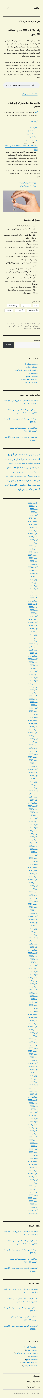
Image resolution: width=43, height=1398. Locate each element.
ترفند (6, 460)
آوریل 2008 (33, 1149)
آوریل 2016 (33, 855)
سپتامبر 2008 (32, 1134)
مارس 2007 (33, 1189)
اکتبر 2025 (33, 527)
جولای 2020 (33, 699)
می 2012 (34, 999)
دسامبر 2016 (32, 830)
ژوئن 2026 (33, 509)
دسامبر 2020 (32, 683)
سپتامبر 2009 (32, 1097)
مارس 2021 (33, 674)
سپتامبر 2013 (32, 950)
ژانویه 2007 (33, 1195)
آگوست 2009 (32, 1100)
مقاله (28, 323)
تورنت (8, 323)
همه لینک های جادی (30, 382)
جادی (37, 8)
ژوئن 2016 (33, 849)
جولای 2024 (33, 570)
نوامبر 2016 (33, 833)
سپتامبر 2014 (32, 913)
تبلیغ (9, 460)
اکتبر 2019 (33, 726)
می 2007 (34, 1183)
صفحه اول (36, 1376)
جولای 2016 (33, 846)
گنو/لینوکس (33, 489)
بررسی (26, 459)
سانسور (24, 472)
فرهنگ (34, 481)
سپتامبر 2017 (32, 803)
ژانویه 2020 (33, 717)
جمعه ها (11, 463)
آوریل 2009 (33, 1112)
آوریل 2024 (33, 579)
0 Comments (28, 328)
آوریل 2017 (33, 818)
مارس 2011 (33, 1042)
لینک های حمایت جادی (29, 379)
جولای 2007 (33, 1176)
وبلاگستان (22, 485)
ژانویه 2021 (33, 680)
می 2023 (34, 613)
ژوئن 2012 (33, 996)
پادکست (13, 323)
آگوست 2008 (32, 1137)
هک (29, 485)
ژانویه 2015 (33, 901)
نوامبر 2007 (33, 1164)
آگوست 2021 (32, 659)
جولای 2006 (33, 1213)
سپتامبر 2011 (32, 1023)
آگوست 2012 (32, 990)
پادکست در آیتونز (31, 133)
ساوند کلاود (33, 137)
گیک (19, 489)
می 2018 (34, 778)
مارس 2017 (33, 821)
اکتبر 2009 (33, 1094)
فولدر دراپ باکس (31, 140)
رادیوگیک (26, 326)
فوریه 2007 (33, 1192)
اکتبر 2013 (33, 947)
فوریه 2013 (33, 971)
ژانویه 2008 (33, 1158)
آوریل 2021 (33, 671)
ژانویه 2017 (33, 827)
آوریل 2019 (33, 745)
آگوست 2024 (32, 567)
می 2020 (34, 705)
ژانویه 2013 (33, 974)
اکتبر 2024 (33, 561)
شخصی (12, 476)
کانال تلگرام (33, 127)
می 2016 (34, 852)
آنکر (36, 112)
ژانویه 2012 (33, 1011)
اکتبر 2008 (33, 1131)
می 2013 (34, 962)
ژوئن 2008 (33, 1143)
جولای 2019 (33, 735)
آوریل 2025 (33, 546)
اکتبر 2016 (33, 837)
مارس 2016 (33, 858)
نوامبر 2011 (33, 1017)
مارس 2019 (33, 748)
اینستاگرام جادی (31, 367)
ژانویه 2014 (33, 938)
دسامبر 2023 (32, 592)
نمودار (11, 480)
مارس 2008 (33, 1152)
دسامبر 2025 (32, 521)
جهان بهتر (26, 468)
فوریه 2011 (33, 1045)
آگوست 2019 (32, 732)
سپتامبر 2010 (32, 1060)
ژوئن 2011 (33, 1033)
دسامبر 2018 (32, 757)
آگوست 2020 (32, 696)
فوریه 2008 (33, 1155)
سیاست (20, 476)
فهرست (7, 8)
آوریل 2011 (33, 1039)
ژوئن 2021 (33, 665)
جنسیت (37, 468)
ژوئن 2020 (33, 702)
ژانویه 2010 (33, 1085)
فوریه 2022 (33, 641)
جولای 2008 (33, 1140)
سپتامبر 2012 (32, 987)
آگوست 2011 (32, 1026)
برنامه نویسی (18, 459)
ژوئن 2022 (33, 628)
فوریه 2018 (33, 788)
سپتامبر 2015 (32, 876)
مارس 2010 (33, 1078)
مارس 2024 (33, 582)
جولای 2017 (33, 809)
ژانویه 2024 (33, 589)
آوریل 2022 (33, 634)
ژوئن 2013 (33, 959)
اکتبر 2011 (33, 1020)
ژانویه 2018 (33, 791)
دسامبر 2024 (32, 555)
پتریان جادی (33, 373)
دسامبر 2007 (32, 1161)
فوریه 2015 (33, 898)
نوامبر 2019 (33, 723)
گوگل (14, 326)
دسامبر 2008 (32, 1124)
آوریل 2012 (33, 1002)
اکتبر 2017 (33, 800)
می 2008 (34, 1146)
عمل (38, 481)
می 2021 (34, 668)
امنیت (22, 323)
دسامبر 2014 (32, 904)
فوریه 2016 (33, 861)
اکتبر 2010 (33, 1057)
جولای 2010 (33, 1066)
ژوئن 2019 (33, 739)
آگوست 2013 (32, 953)
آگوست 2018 (32, 769)
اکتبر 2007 (33, 1167)
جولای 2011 (33, 1029)
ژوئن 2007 (33, 1180)
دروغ (38, 472)
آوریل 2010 (33, 1075)
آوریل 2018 (33, 781)
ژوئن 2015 (33, 886)
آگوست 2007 (32, 1173)
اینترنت (31, 459)
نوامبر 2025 (33, 524)
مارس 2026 (33, 518)
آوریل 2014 (33, 928)
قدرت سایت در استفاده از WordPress (24, 1394)
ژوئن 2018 (33, 775)
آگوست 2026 (32, 503)
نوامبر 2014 (33, 907)
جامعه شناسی (17, 463)
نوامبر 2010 (33, 1054)
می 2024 (34, 576)
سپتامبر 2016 (32, 840)
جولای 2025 (33, 536)
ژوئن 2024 (33, 573)
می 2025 (34, 543)
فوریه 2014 (33, 935)
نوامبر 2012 (33, 980)
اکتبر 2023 (33, 598)
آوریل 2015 (33, 892)
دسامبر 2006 (32, 1198)
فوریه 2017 (33, 824)
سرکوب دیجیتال (33, 476)
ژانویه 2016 (33, 864)
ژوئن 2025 (33, 540)
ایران (18, 323)
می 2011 (34, 1036)
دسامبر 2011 (32, 1014)
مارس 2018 (33, 784)
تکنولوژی (37, 463)
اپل (16, 455)
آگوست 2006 (32, 1210)
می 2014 (34, 925)
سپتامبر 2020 (32, 693)
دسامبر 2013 (32, 941)
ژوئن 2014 (33, 922)
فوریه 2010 (33, 1082)
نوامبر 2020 (33, 686)
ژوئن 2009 (33, 1106)
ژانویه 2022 (33, 644)
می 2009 (34, 1109)
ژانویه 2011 (33, 1048)
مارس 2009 (33, 1115)
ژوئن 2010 (33, 1069)
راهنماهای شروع (31, 376)
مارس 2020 (33, 711)
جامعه (24, 463)
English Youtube (31, 364)
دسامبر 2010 (32, 1051)
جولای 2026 (33, 506)
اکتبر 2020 (33, 690)
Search (37, 340)
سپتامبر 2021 (32, 656)
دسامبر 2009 (32, 1088)
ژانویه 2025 (33, 552)
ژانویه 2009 (33, 1121)
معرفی (18, 480)
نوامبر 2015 (33, 870)
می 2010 (34, 1072)
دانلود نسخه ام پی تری (29, 94)
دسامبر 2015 (32, 867)
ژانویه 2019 (33, 754)
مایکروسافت (26, 480)
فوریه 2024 (33, 585)
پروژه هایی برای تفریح (32, 1387)
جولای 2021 (33, 662)
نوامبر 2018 (33, 760)
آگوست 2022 (32, 622)
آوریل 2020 (33, 708)
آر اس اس (34, 121)
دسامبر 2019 (32, 720)
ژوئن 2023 (33, 610)
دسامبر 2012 (32, 977)
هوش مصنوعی (36, 485)
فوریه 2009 (33, 1118)
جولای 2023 (33, 607)
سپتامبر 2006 (32, 1207)
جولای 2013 (33, 956)
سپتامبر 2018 (32, 766)
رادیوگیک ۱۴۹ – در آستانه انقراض (24, 32)
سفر (25, 476)
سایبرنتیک (20, 326)
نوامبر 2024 (33, 558)
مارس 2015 (33, 895)
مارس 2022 (33, 637)
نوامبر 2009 (33, 1091)
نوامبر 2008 (33, 1127)
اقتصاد (26, 455)
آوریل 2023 (33, 616)
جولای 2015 (33, 882)
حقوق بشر (36, 326)
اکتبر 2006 (33, 1204)
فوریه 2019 (33, 751)
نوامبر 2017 (33, 797)
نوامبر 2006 (33, 1201)
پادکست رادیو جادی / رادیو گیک (26, 370)
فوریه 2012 (33, 1008)
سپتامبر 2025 (32, 530)
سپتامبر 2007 (32, 1170)
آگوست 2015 (32, 879)
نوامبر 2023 (33, 595)
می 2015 (34, 889)
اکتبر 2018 (33, 763)
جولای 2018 (33, 772)
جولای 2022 (33, 625)
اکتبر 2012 (33, 984)
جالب (30, 463)
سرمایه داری (17, 472)
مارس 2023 (33, 619)
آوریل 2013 (33, 965)
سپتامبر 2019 (32, 729)
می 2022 (34, 631)
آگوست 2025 (32, 533)
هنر (7, 481)
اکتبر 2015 (33, 873)
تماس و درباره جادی (32, 1381)
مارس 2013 (33, 968)
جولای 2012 (33, 993)
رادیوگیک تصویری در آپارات (28, 182)
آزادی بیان (37, 455)
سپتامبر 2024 (32, 564)
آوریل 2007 (33, 1186)
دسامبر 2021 (32, 647)
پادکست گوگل (32, 130)
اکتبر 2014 (33, 910)
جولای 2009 (33, 1103)
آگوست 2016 (32, 843)
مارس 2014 (33, 931)
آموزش (31, 454)
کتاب (6, 485)
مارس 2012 (33, 1005)
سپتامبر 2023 (32, 601)
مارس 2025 (33, 549)
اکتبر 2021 (33, 653)
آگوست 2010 (32, 1063)
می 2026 (34, 512)
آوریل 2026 (33, 515)
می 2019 (34, 742)
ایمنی (37, 459)
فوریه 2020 (33, 714)
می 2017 (34, 815)
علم (7, 476)
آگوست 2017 (32, 806)
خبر (31, 326)
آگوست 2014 (32, 916)
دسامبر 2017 (32, 794)
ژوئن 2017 (33, 812)
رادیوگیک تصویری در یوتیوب (27, 185)
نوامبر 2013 (33, 944)
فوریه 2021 (33, 677)
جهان (32, 467)
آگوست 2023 (32, 604)
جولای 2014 (33, 919)
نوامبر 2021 (33, 650)
